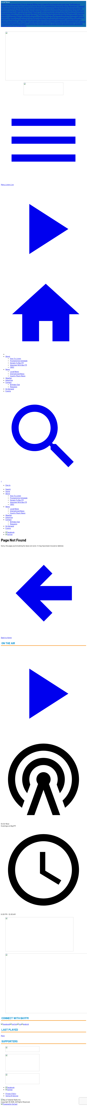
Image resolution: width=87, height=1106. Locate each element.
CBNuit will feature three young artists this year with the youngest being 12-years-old (46, 17)
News (7, 369)
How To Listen (15, 358)
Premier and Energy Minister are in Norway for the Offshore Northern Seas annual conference (42, 18)
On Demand (9, 389)
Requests (13, 387)
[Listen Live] (43, 692)
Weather (8, 378)
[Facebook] (9, 532)
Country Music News (17, 376)
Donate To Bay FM (17, 363)
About (7, 356)
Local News (14, 371)
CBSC (12, 367)
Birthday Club (15, 384)
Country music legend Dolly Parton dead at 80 (18, 4)
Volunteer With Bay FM (18, 365)
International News (17, 374)
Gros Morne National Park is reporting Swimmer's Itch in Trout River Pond (52, 11)
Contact (8, 382)
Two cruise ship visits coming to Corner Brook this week (27, 6)
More (3, 1036)
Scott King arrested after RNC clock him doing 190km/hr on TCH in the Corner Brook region (42, 12)
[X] (9, 534)
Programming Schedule (18, 361)
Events (8, 391)
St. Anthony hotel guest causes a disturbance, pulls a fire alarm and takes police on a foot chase (41, 20)
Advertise (9, 380)
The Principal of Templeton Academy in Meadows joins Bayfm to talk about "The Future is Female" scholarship (42, 14)
